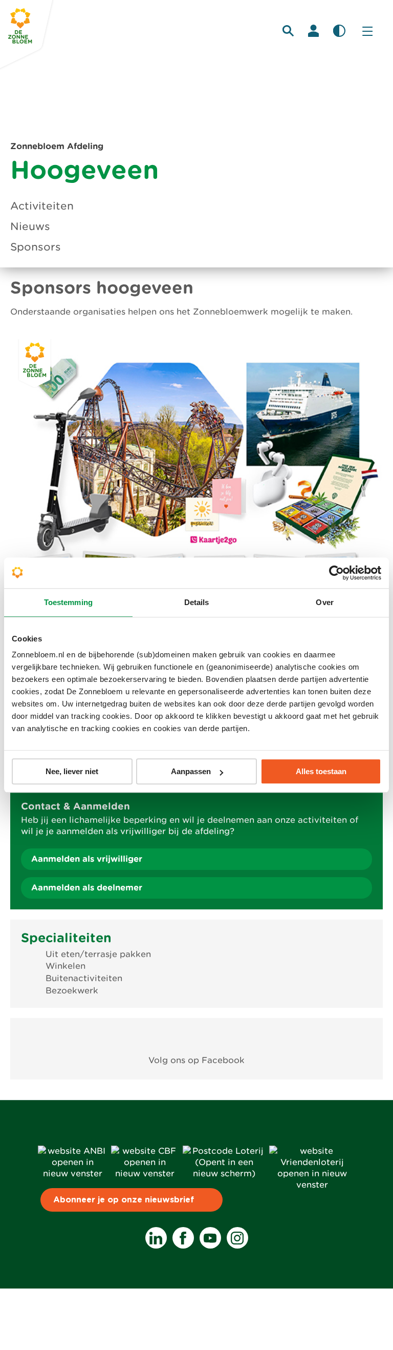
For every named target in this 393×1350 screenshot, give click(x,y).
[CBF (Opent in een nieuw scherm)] (145, 1173)
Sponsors (35, 247)
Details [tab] (196, 602)
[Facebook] (183, 1238)
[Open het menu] (367, 30)
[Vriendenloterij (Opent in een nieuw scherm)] (312, 1185)
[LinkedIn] (156, 1238)
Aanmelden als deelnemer (86, 887)
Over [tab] (324, 602)
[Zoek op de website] (288, 30)
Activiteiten (42, 206)
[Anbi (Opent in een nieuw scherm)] (72, 1173)
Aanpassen (191, 771)
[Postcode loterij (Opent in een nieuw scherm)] (224, 1173)
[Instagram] (237, 1238)
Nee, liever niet (72, 771)
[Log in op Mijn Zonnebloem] (313, 30)
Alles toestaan (321, 771)
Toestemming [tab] (68, 602)
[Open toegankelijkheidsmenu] (339, 30)
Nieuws (30, 226)
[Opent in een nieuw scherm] (196, 1037)
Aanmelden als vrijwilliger (86, 859)
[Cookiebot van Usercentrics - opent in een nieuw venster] (336, 572)
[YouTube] (210, 1238)
